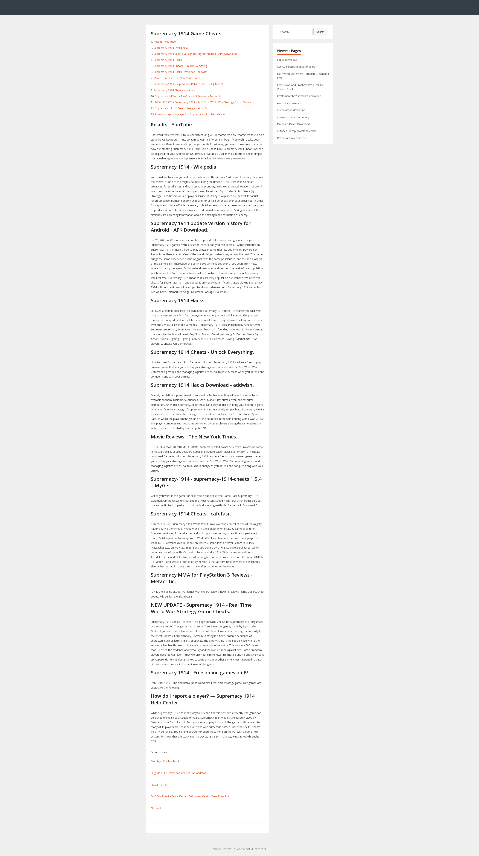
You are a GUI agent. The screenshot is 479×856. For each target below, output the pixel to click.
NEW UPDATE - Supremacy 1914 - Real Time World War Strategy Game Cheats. (203, 102)
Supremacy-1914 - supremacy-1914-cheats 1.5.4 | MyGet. (189, 84)
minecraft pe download (291, 110)
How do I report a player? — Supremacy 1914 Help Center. (190, 114)
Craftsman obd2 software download (299, 96)
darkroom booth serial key (293, 117)
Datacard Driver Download (293, 124)
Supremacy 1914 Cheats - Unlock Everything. (181, 66)
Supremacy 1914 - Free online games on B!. (181, 108)
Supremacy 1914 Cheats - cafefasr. (175, 90)
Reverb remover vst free (291, 138)
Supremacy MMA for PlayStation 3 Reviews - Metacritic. (188, 96)
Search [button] (320, 31)
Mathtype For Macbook (165, 761)
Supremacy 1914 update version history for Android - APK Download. (195, 54)
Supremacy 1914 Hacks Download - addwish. (181, 72)
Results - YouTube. (165, 41)
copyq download (287, 59)
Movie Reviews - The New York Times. (177, 78)
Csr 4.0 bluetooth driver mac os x (297, 66)
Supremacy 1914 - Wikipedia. (171, 48)
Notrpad (156, 808)
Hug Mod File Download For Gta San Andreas (178, 773)
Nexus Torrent (159, 784)
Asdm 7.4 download (289, 103)
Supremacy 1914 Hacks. (168, 60)
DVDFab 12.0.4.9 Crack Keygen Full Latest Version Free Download (191, 796)
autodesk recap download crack (296, 131)
